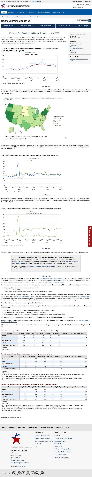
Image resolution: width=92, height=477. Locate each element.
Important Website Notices (62, 452)
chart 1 (23, 41)
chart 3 (6, 200)
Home (4, 427)
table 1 (8, 39)
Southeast (34, 17)
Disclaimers (58, 446)
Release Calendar (81, 4)
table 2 (29, 41)
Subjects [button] (11, 12)
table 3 (9, 43)
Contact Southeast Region (18, 466)
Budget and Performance (42, 438)
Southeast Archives (64, 25)
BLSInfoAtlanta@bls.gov (75, 46)
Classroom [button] (56, 12)
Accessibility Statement (61, 457)
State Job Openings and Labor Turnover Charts (79, 59)
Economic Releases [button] (44, 12)
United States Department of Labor (82, 1)
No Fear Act (38, 444)
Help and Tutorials (60, 455)
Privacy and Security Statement (60, 442)
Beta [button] (64, 12)
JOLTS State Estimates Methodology (54, 282)
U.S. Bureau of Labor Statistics (18, 6)
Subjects (12, 427)
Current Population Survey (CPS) (29, 296)
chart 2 (67, 145)
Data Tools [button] (20, 12)
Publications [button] (31, 12)
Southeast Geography (26, 25)
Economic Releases (46, 427)
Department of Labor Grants (44, 441)
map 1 (10, 93)
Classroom (59, 427)
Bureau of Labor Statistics (9, 17)
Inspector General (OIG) (42, 435)
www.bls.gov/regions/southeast (77, 48)
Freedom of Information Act (63, 438)
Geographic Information (23, 17)
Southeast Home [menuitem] (9, 25)
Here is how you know (34, 1)
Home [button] (4, 12)
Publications (32, 427)
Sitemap (57, 435)
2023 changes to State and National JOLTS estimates (41, 266)
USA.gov (37, 447)
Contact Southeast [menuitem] (82, 25)
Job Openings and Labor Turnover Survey (51, 278)
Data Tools (21, 427)
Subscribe (88, 4)
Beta (67, 427)
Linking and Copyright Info (62, 449)
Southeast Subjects (45, 25)
